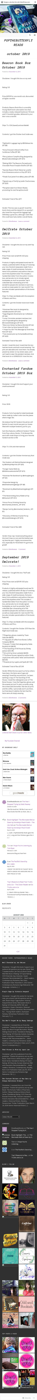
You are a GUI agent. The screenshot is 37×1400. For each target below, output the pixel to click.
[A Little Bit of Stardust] (10, 1208)
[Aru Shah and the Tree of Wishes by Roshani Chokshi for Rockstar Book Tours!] (10, 1388)
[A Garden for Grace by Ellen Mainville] (27, 1361)
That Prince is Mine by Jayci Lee (16, 1049)
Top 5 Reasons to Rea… (19, 1155)
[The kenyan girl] (10, 1175)
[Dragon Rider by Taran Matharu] (27, 1377)
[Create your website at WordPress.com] (18, 2)
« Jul (17, 951)
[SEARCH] (30, 35)
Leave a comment (23, 221)
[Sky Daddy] (32, 756)
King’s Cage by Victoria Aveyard (15, 991)
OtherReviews (12, 221)
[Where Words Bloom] (10, 1224)
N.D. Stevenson (7, 763)
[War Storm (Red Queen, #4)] (32, 781)
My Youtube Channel (12, 741)
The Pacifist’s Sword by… (23, 1150)
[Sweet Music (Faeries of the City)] (32, 789)
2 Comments (22, 698)
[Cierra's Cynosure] (27, 1256)
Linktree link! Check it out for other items (16, 733)
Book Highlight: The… (19, 1135)
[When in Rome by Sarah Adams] (10, 1379)
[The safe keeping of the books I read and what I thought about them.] (10, 1288)
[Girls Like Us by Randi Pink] (10, 1370)
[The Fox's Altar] (10, 1191)
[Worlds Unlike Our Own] (10, 1272)
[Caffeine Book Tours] (27, 1224)
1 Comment (21, 549)
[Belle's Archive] (10, 1240)
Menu (34, 35)
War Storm (7, 778)
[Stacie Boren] (10, 1304)
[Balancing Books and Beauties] (27, 1175)
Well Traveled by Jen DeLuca (13, 962)
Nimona (6, 761)
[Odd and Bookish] (27, 1304)
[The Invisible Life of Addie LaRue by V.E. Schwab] (10, 1361)
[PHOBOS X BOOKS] (27, 1191)
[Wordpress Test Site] (27, 1288)
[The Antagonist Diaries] (27, 1272)
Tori (8, 846)
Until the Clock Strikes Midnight (15, 769)
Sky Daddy (7, 753)
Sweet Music (7, 786)
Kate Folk (6, 755)
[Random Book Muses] (10, 1256)
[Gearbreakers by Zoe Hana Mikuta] (27, 1345)
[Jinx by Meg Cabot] (27, 1386)
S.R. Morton (6, 788)
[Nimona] (32, 764)
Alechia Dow (7, 771)
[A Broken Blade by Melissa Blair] (27, 1388)
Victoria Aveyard (7, 779)
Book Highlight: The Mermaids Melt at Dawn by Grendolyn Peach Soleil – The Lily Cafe (20, 822)
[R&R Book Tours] (27, 1208)
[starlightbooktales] (27, 1240)
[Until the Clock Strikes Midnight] (32, 773)
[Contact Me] (10, 1345)
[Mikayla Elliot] (27, 1320)
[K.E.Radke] (10, 1320)
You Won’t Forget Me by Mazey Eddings (17, 1020)
